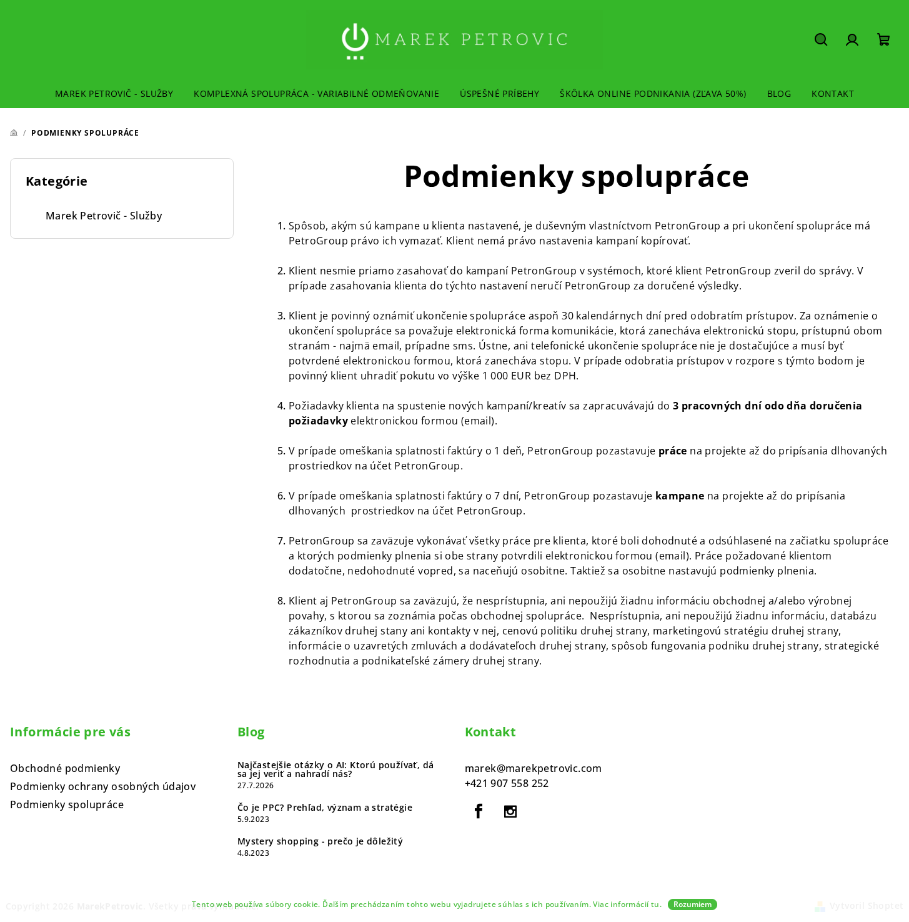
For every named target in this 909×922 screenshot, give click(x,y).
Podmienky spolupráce (67, 804)
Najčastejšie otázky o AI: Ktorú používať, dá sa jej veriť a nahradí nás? (335, 769)
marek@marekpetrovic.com (533, 768)
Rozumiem (692, 904)
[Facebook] (479, 811)
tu (655, 904)
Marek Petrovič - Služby (104, 216)
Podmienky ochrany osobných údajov (103, 786)
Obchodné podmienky (65, 768)
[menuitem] (114, 93)
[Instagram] (510, 811)
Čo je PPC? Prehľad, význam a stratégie (324, 807)
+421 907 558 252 (507, 783)
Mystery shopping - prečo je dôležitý (320, 841)
